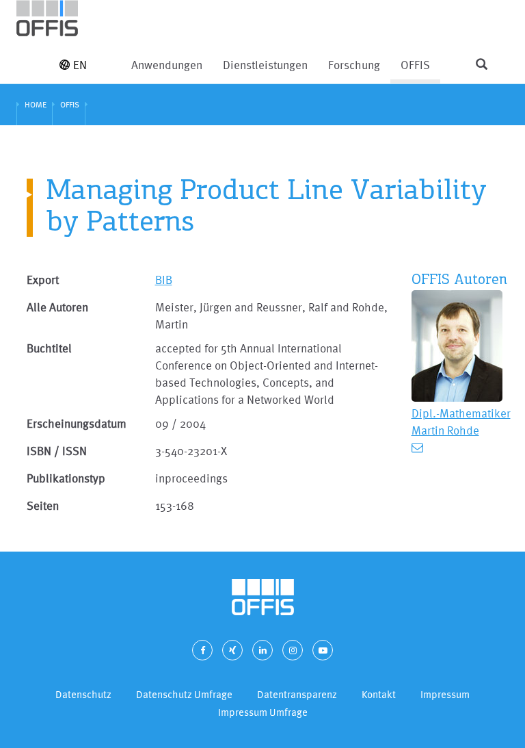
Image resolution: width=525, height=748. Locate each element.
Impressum (445, 694)
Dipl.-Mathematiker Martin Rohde (461, 422)
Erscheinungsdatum (76, 423)
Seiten (43, 505)
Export (43, 279)
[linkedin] (262, 650)
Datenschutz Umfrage (184, 694)
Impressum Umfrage (263, 712)
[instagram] (292, 650)
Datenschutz (83, 694)
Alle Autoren (57, 306)
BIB (163, 279)
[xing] (232, 650)
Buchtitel (49, 347)
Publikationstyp (66, 478)
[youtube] (322, 650)
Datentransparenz (297, 694)
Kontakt (379, 694)
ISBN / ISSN (57, 450)
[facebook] (202, 650)
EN (80, 64)
